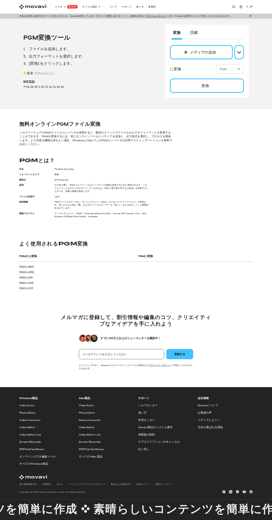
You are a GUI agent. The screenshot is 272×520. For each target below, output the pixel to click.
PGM (223, 69)
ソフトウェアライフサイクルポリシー (86, 484)
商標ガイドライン (164, 484)
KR (58, 86)
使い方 (142, 412)
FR (36, 86)
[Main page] (32, 7)
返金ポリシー (143, 484)
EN (27, 86)
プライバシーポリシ (160, 365)
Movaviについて (208, 405)
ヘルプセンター (148, 405)
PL (54, 86)
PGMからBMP (26, 266)
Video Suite (26, 405)
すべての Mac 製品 (91, 456)
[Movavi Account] (240, 6)
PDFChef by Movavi (31, 449)
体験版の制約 (146, 434)
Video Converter (30, 420)
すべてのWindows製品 (33, 463)
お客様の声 (205, 412)
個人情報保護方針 (28, 484)
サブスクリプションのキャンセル (159, 441)
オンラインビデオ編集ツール (37, 456)
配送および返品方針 (121, 484)
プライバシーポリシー (156, 16)
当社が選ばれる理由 (210, 427)
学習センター (146, 420)
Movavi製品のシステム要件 (155, 427)
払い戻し (143, 449)
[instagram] (230, 492)
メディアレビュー (209, 420)
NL (50, 86)
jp (251, 6)
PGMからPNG (26, 282)
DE (31, 86)
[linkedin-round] (237, 492)
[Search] (233, 6)
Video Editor (27, 427)
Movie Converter (90, 420)
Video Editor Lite (30, 434)
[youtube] (244, 492)
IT (39, 86)
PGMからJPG (26, 277)
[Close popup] (250, 16)
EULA (60, 484)
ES (42, 86)
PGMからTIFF (26, 287)
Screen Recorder (30, 441)
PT (46, 86)
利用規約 (46, 484)
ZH (62, 86)
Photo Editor (27, 412)
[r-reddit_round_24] (251, 492)
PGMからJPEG (26, 271)
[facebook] (224, 492)
